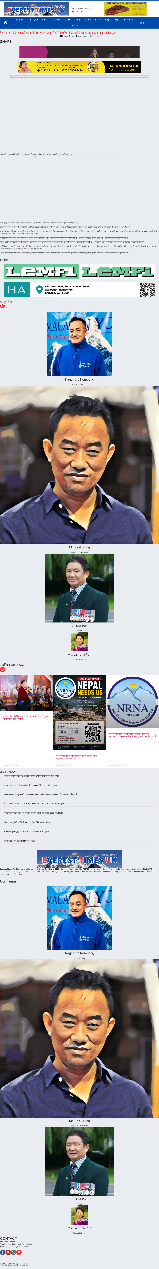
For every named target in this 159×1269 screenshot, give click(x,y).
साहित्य (117, 20)
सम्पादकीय (34, 20)
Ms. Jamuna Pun (79, 654)
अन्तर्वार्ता (57, 20)
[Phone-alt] (13, 1252)
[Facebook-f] (2, 1252)
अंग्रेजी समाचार (128, 20)
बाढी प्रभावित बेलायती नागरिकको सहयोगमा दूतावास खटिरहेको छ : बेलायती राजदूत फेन (35, 803)
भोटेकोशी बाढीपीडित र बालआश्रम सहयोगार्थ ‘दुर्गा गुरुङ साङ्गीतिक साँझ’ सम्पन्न (31, 776)
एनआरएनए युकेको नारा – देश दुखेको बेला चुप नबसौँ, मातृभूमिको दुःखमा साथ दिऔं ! (33, 813)
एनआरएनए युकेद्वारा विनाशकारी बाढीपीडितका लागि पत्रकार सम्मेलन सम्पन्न (30, 785)
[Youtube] (77, 12)
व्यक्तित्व (88, 20)
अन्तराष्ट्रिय (68, 20)
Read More (18, 874)
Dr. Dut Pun (79, 626)
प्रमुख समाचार (21, 20)
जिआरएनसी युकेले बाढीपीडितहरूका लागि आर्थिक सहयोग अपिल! (27, 822)
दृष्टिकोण (98, 20)
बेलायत (44, 20)
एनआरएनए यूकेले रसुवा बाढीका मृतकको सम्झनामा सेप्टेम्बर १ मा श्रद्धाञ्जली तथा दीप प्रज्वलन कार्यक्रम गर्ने (132, 735)
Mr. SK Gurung (79, 547)
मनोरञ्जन (78, 20)
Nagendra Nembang (79, 379)
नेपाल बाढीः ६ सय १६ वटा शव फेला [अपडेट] (19, 841)
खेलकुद (107, 20)
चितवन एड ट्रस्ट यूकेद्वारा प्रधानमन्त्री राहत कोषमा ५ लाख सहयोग (26, 831)
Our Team (8, 881)
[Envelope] (82, 12)
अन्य (73, 25)
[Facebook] (73, 12)
